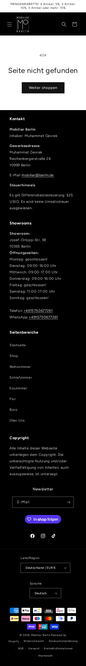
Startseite (18, 345)
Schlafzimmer (21, 378)
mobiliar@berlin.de (38, 175)
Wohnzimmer (20, 367)
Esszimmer (18, 388)
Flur (13, 399)
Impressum (45, 655)
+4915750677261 (38, 311)
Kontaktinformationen (58, 648)
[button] (9, 24)
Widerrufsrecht (34, 641)
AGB (21, 648)
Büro (13, 410)
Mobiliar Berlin (40, 635)
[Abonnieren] (68, 502)
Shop (14, 356)
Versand (33, 648)
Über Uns (17, 420)
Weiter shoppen (43, 88)
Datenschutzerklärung (63, 641)
